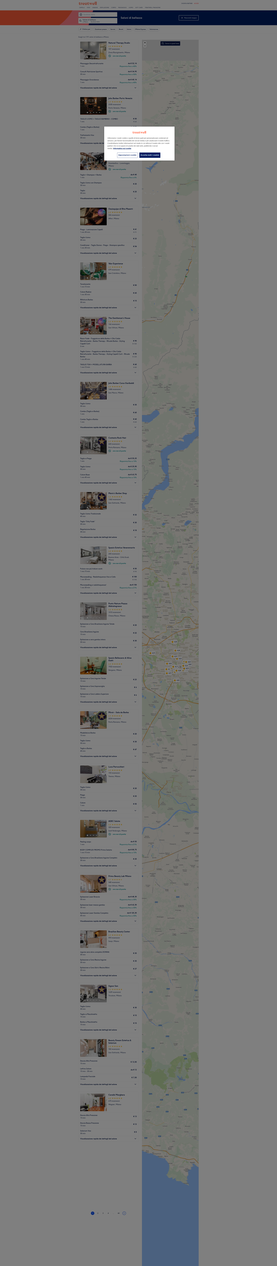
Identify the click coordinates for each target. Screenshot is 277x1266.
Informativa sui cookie (122, 148)
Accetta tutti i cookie (150, 155)
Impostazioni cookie (127, 155)
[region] (139, 143)
